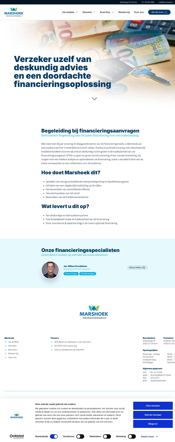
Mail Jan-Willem (135, 267)
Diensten (87, 12)
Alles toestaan (153, 405)
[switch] (80, 436)
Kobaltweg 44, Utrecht (128, 2)
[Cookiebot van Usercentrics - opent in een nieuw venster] (17, 437)
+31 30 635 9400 (147, 2)
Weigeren (153, 424)
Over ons (139, 12)
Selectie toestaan (153, 415)
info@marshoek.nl (166, 2)
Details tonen (147, 436)
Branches (105, 12)
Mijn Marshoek (157, 12)
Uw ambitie (68, 12)
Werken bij (124, 12)
